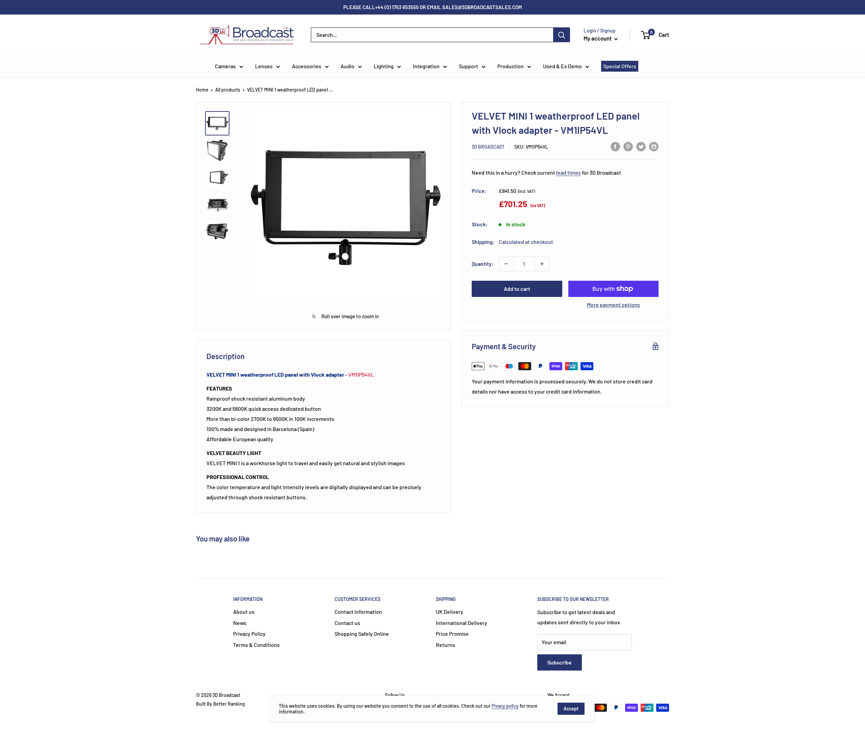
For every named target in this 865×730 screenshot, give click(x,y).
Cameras (225, 66)
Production (510, 66)
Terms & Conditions (256, 644)
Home (202, 90)
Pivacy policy (505, 706)
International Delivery (461, 623)
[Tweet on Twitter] (641, 146)
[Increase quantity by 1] (542, 264)
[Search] (561, 34)
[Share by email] (654, 146)
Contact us (347, 623)
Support (468, 66)
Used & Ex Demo (562, 66)
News (239, 623)
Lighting (384, 66)
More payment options (613, 304)
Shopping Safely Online (362, 633)
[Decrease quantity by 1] (506, 264)
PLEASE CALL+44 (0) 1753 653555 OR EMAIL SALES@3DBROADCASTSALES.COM (432, 7)
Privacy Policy (249, 633)
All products (227, 90)
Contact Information (358, 611)
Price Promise (452, 633)
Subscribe (559, 662)
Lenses (264, 66)
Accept (571, 708)
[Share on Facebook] (615, 146)
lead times (568, 172)
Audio (347, 66)
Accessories (306, 66)
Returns (445, 644)
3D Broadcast (488, 147)
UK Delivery (449, 611)
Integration (426, 66)
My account (598, 38)
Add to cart (517, 288)
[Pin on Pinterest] (628, 146)
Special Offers (619, 66)
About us (243, 611)
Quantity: (483, 263)
